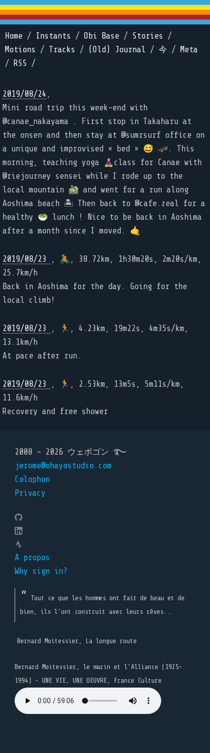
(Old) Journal (117, 49)
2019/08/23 (26, 259)
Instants (53, 36)
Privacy (30, 493)
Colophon (32, 479)
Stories (147, 36)
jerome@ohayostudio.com (63, 465)
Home (13, 36)
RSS (20, 63)
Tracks (62, 49)
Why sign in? (41, 571)
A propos (32, 557)
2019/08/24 (24, 94)
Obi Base (101, 36)
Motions (20, 49)
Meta (189, 49)
